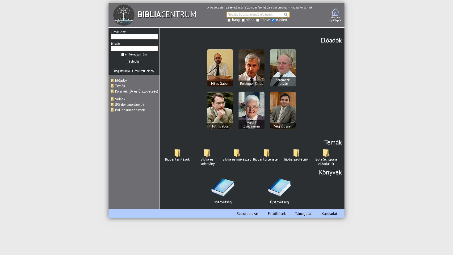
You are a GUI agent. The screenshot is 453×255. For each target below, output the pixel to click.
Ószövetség (223, 202)
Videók (120, 99)
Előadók (121, 80)
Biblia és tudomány (207, 161)
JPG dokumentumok (129, 104)
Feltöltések (277, 213)
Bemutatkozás (248, 213)
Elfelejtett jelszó (143, 71)
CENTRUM (167, 14)
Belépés (134, 62)
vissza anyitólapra (335, 19)
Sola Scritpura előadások (326, 161)
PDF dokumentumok (130, 110)
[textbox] (258, 14)
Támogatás (303, 213)
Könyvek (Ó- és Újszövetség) (136, 91)
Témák (120, 86)
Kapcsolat (329, 213)
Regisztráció (122, 71)
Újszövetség (279, 202)
